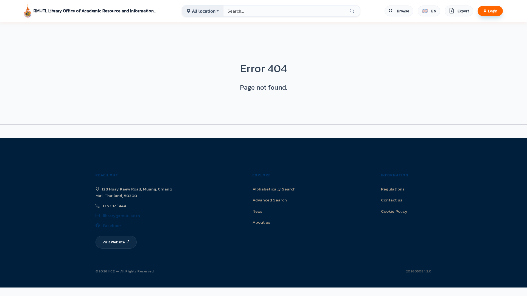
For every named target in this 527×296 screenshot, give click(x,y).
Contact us (391, 200)
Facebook (112, 225)
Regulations (392, 189)
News (257, 211)
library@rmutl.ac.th (121, 215)
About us (261, 222)
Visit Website (113, 242)
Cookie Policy (394, 211)
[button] (90, 11)
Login (492, 11)
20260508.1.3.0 (418, 271)
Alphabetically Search (274, 189)
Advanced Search (270, 200)
